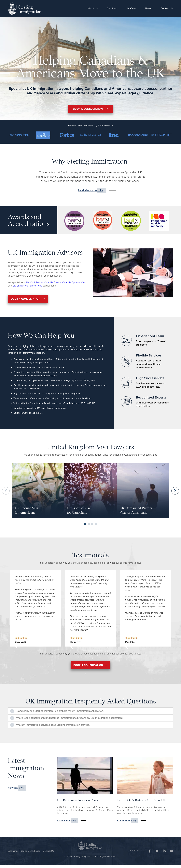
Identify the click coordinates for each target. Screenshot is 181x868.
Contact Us (167, 8)
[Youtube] (171, 851)
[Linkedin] (164, 851)
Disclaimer (13, 851)
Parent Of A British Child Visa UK (141, 800)
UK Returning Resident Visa (77, 800)
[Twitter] (157, 851)
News (148, 8)
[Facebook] (149, 851)
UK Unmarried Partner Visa (27, 285)
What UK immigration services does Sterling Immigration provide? (53, 724)
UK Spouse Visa (77, 282)
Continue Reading (66, 820)
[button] (6, 491)
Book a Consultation (30, 851)
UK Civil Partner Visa (37, 282)
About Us (92, 8)
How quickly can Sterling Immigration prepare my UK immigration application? (60, 710)
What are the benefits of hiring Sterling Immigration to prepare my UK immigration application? (69, 717)
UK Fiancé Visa (58, 282)
